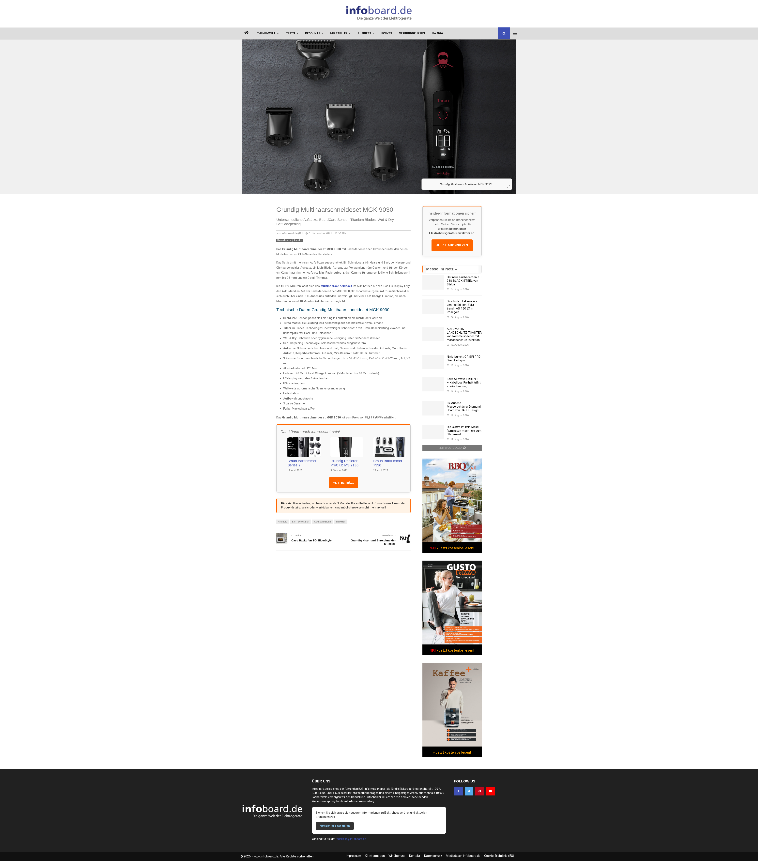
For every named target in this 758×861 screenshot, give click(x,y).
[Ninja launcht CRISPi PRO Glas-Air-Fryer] (433, 362)
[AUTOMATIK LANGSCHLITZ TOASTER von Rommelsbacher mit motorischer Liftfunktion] (433, 334)
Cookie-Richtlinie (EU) (499, 856)
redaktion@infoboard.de (351, 838)
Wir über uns (396, 856)
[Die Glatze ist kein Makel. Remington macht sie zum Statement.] (433, 432)
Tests (290, 33)
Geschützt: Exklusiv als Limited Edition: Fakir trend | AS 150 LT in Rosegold (462, 306)
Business (364, 33)
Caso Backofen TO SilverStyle (311, 540)
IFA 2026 (437, 33)
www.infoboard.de (265, 856)
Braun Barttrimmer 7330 (387, 463)
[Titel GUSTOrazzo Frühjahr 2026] (452, 643)
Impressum (353, 856)
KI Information (375, 856)
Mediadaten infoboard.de (463, 856)
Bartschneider (300, 522)
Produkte (312, 33)
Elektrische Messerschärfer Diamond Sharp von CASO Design (464, 406)
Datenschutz (433, 856)
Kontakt (414, 856)
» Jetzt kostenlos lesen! (455, 548)
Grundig (298, 240)
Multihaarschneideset (336, 286)
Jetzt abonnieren (452, 245)
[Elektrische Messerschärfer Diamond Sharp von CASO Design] (433, 408)
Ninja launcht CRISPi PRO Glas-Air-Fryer (463, 358)
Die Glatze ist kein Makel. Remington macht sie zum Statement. (464, 430)
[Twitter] (469, 791)
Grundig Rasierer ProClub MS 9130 (344, 463)
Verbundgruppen (412, 33)
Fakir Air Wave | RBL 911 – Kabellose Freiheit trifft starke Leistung (464, 382)
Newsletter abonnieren (335, 825)
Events (386, 33)
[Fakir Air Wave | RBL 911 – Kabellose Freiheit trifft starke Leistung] (433, 384)
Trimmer (340, 522)
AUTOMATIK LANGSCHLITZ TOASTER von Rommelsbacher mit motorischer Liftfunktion (464, 334)
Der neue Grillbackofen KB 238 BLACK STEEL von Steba (464, 280)
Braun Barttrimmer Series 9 (301, 463)
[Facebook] (458, 791)
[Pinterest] (479, 791)
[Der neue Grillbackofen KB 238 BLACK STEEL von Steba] (433, 282)
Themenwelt (266, 33)
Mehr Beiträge (343, 482)
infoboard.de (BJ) (293, 233)
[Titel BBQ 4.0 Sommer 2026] (452, 541)
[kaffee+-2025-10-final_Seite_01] (452, 745)
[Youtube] (490, 791)
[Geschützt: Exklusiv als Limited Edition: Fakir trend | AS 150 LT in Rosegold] (433, 306)
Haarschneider (284, 240)
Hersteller (338, 33)
